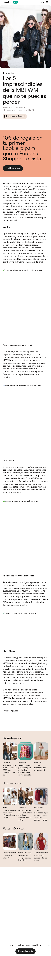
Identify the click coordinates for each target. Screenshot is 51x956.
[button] (47, 2)
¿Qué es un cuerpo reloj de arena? (40, 858)
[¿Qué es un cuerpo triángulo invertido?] (25, 841)
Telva (15, 711)
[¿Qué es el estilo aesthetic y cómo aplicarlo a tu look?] (10, 796)
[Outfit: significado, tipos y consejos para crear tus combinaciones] (41, 796)
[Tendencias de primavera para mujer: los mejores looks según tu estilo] (25, 751)
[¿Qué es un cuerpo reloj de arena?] (41, 841)
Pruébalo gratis (13, 168)
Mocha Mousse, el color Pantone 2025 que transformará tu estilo (10, 770)
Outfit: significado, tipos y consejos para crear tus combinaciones (41, 815)
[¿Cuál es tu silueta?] (10, 841)
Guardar (45, 8)
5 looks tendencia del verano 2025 (40, 768)
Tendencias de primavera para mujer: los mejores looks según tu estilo (24, 770)
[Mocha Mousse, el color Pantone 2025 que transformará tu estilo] (10, 751)
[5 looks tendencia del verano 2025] (41, 751)
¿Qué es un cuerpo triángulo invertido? (25, 858)
